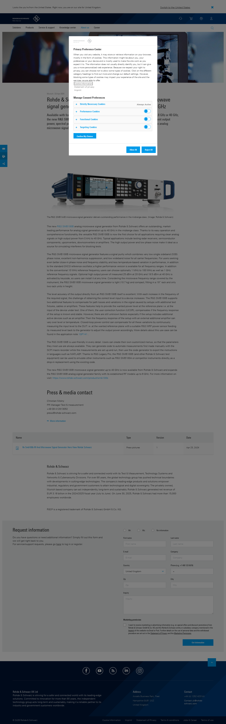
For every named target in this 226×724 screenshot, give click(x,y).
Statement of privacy (84, 86)
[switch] (147, 111)
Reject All (149, 149)
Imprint (77, 90)
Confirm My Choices (85, 136)
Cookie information (83, 83)
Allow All (133, 149)
